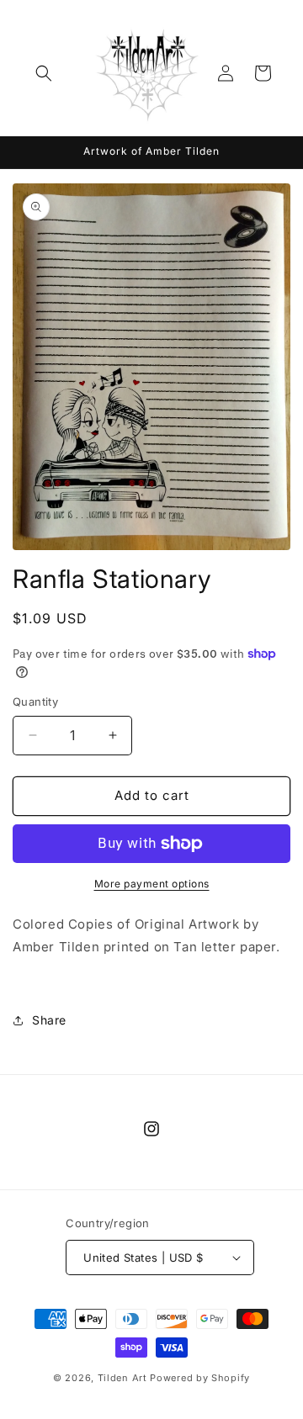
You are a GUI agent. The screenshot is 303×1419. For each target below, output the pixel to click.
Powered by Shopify (200, 1378)
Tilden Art (122, 1378)
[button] (43, 73)
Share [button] (49, 1020)
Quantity (35, 701)
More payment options (152, 883)
